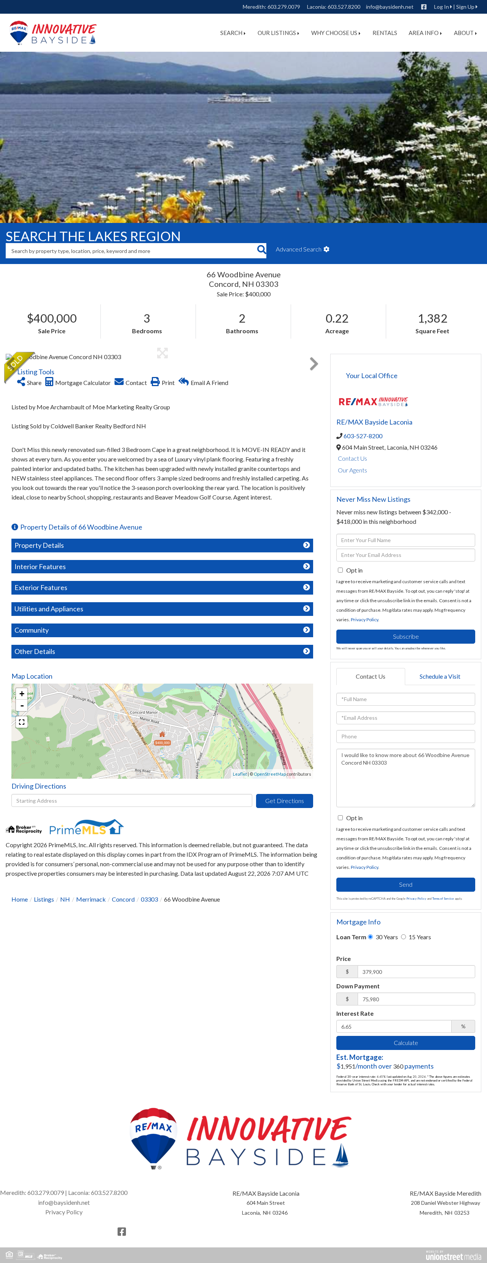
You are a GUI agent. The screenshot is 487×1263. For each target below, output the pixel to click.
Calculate (406, 1042)
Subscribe (406, 636)
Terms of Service (443, 898)
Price (343, 958)
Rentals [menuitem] (384, 32)
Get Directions (284, 800)
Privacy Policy (364, 619)
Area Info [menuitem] (424, 32)
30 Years (386, 936)
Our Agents (352, 470)
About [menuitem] (464, 32)
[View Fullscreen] (21, 722)
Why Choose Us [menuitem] (334, 32)
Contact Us (352, 458)
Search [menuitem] (231, 32)
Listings (44, 899)
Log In (441, 6)
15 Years (419, 936)
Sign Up (465, 6)
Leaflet (240, 773)
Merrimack (91, 899)
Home (19, 899)
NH (65, 899)
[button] (261, 250)
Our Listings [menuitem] (277, 32)
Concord (123, 899)
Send (405, 884)
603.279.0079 (283, 6)
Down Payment (358, 985)
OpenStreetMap (270, 773)
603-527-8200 (363, 435)
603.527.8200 (344, 6)
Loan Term (351, 936)
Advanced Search (298, 249)
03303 (149, 899)
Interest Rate (355, 1013)
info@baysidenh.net (390, 6)
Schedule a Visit (440, 676)
